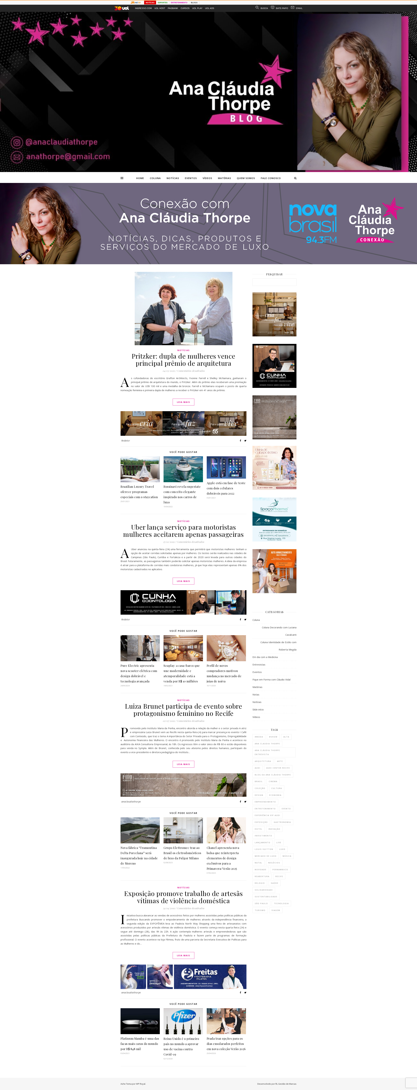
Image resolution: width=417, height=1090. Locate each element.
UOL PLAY (197, 8)
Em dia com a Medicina (265, 657)
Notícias (173, 178)
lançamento (262, 842)
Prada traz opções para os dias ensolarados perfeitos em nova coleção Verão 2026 (226, 1044)
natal (258, 862)
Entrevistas (258, 664)
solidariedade (264, 890)
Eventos (191, 178)
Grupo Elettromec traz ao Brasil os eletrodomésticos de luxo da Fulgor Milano (182, 853)
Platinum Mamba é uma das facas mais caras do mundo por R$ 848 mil (140, 1044)
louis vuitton (264, 849)
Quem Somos (246, 178)
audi (257, 768)
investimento (263, 835)
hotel (258, 829)
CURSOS (185, 8)
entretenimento (265, 808)
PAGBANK (173, 8)
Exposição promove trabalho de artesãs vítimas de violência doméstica (183, 897)
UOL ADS (209, 8)
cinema (273, 781)
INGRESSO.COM (143, 8)
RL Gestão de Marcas (285, 1083)
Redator (125, 440)
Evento (286, 808)
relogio (260, 883)
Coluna (155, 178)
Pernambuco (280, 869)
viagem (276, 910)
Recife (279, 876)
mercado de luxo (266, 856)
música (287, 856)
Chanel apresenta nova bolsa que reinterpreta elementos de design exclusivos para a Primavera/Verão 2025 (223, 858)
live (278, 842)
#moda (259, 737)
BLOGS (194, 3)
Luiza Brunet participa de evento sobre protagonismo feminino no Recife (183, 709)
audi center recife (278, 768)
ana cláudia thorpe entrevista (267, 752)
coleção (260, 788)
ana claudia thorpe (267, 743)
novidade (260, 869)
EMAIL (299, 8)
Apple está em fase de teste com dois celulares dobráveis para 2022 (226, 488)
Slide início (258, 709)
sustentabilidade (266, 896)
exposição (261, 822)
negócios (274, 862)
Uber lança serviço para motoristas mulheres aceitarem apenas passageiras (183, 530)
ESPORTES (162, 3)
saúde (274, 883)
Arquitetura (263, 761)
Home (140, 178)
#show (273, 737)
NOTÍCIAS (150, 3)
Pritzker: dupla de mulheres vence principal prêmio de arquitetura (183, 359)
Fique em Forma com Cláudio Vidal (271, 679)
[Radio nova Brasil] (208, 263)
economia (275, 795)
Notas (255, 694)
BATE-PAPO (282, 8)
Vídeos (207, 178)
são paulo (261, 903)
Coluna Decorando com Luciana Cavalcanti (279, 631)
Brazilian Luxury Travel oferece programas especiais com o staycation (139, 492)
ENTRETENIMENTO (179, 3)
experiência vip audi (267, 815)
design (259, 795)
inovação (274, 829)
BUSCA (264, 8)
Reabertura (262, 876)
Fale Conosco (271, 178)
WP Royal (140, 1083)
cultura (276, 788)
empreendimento (265, 802)
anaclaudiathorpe (131, 801)
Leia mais (183, 402)
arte (280, 761)
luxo (282, 849)
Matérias (224, 178)
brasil (259, 781)
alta (286, 737)
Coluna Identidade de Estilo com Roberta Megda (278, 646)
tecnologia (281, 903)
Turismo (260, 910)
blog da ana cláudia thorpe (273, 774)
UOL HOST (159, 8)
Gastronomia (282, 822)
